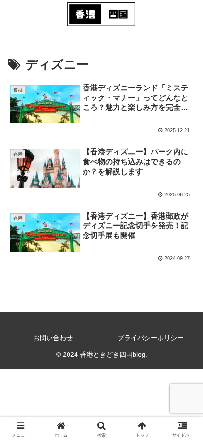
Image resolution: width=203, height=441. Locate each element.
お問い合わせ (53, 338)
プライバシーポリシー (151, 338)
